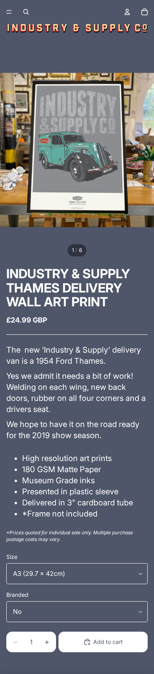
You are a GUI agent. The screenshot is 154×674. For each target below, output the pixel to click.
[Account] (127, 12)
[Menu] (9, 12)
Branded (17, 594)
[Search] (26, 12)
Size (11, 556)
